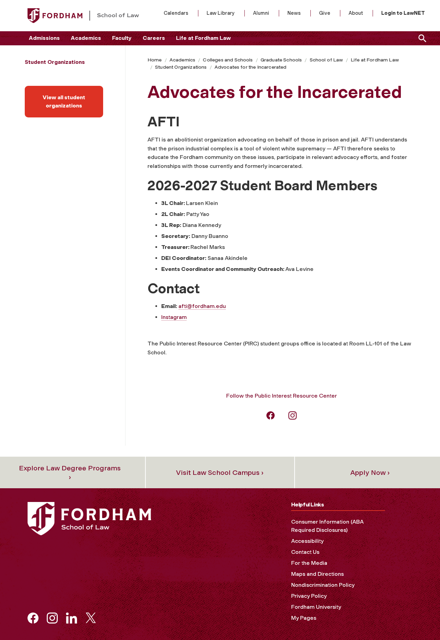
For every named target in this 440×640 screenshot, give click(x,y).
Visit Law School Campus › (220, 472)
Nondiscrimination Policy (322, 585)
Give (324, 13)
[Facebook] (270, 415)
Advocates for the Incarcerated (250, 67)
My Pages (303, 618)
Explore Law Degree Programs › (70, 472)
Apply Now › (370, 472)
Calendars (176, 13)
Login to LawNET (403, 13)
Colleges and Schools (228, 60)
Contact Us (305, 552)
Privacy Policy (309, 596)
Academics (86, 38)
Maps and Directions (317, 574)
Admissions (44, 38)
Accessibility (307, 541)
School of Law (326, 60)
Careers (154, 38)
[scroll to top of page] (419, 619)
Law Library (221, 13)
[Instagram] (292, 415)
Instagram (174, 317)
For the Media (309, 563)
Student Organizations (181, 67)
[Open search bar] (421, 38)
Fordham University (316, 607)
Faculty (122, 38)
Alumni (261, 13)
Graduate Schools (281, 60)
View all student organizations (64, 101)
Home (154, 60)
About (356, 13)
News (294, 13)
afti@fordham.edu (202, 306)
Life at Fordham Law (203, 38)
